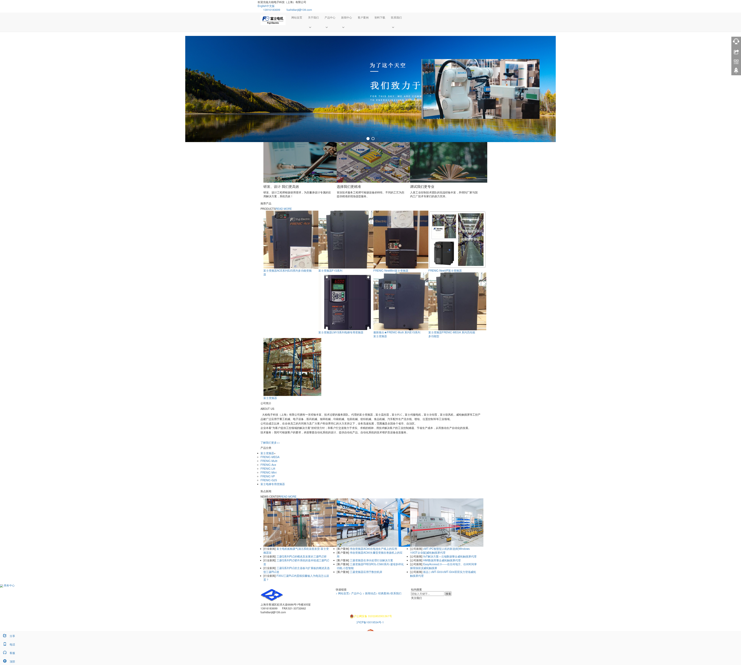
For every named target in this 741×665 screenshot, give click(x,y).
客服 (12, 653)
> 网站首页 (342, 593)
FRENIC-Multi (269, 461)
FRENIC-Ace (268, 465)
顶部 (12, 661)
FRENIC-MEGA (270, 457)
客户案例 (363, 17)
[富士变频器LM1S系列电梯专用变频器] (347, 301)
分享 (12, 636)
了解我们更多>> (270, 442)
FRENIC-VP (268, 476)
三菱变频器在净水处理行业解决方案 (371, 560)
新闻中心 (346, 17)
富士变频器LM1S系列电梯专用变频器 (340, 332)
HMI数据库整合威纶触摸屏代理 (441, 560)
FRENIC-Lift (268, 468)
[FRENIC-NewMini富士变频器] (402, 239)
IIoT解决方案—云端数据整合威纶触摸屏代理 (449, 556)
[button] (313, 27)
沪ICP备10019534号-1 (370, 622)
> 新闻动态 (369, 593)
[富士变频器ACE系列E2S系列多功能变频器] (292, 239)
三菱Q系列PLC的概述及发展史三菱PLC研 (301, 556)
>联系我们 (395, 593)
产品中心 (330, 17)
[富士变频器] (292, 367)
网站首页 (296, 17)
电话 (12, 644)
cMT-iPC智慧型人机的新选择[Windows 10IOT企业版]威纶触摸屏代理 (440, 550)
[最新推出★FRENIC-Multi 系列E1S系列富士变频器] (402, 301)
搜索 (448, 594)
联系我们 (396, 17)
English (262, 6)
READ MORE (284, 209)
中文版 (270, 6)
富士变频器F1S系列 (330, 270)
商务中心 (9, 585)
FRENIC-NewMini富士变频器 (390, 270)
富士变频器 (270, 398)
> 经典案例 (382, 593)
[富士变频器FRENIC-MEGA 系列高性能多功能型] (457, 301)
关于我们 (313, 17)
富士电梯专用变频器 (273, 484)
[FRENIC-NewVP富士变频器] (457, 239)
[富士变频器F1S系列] (347, 239)
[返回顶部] (736, 72)
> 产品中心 (355, 593)
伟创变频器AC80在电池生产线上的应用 (373, 549)
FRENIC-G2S (269, 480)
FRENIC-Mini (269, 472)
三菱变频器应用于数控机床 (365, 572)
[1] (370, 89)
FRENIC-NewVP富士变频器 (445, 270)
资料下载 (379, 17)
